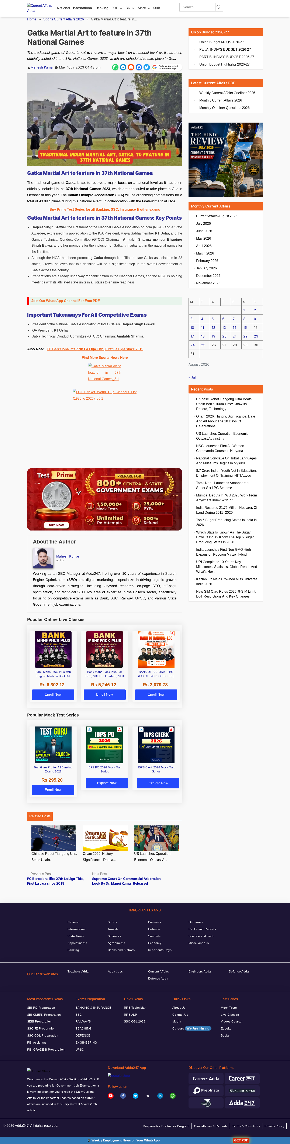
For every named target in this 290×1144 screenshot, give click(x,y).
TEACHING (84, 1028)
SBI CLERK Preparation (44, 1014)
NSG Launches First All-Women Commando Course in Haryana (220, 448)
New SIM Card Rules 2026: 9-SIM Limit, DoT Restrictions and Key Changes (226, 594)
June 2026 (204, 231)
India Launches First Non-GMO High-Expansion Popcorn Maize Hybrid (224, 552)
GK (127, 8)
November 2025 (208, 283)
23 (256, 336)
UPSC (80, 1049)
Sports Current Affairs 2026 (63, 19)
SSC (79, 1014)
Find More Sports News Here (105, 357)
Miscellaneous (199, 943)
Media (176, 1021)
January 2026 (206, 268)
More (142, 8)
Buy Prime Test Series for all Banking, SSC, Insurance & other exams (104, 209)
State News (76, 936)
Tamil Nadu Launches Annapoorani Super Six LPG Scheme (222, 485)
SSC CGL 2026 (134, 1021)
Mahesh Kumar (42, 67)
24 (192, 345)
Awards (113, 929)
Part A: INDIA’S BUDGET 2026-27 (225, 49)
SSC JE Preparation (41, 1028)
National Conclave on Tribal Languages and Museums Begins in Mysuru (226, 460)
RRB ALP (130, 1014)
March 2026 (205, 253)
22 (245, 336)
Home (31, 19)
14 (234, 327)
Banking (102, 8)
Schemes (114, 936)
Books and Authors (121, 950)
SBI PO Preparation (41, 1007)
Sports (112, 922)
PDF (114, 8)
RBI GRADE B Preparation (46, 1049)
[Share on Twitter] (147, 67)
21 (234, 336)
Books (225, 1035)
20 (224, 336)
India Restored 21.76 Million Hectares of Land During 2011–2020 (226, 510)
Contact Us (180, 1014)
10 (192, 327)
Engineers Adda (200, 971)
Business (154, 922)
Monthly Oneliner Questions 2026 (224, 108)
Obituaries (196, 922)
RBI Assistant (36, 1042)
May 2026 (203, 238)
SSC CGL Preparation (42, 1035)
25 (203, 345)
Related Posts (40, 816)
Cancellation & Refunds (210, 1126)
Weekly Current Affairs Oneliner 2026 (227, 93)
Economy (154, 943)
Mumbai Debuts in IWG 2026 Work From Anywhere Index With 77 (226, 497)
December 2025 (208, 275)
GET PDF (241, 1140)
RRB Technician (135, 1007)
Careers (191, 1028)
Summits (154, 936)
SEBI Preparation (39, 1021)
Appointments (77, 943)
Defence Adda (158, 978)
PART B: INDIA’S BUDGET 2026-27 (226, 57)
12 (213, 327)
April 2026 (204, 246)
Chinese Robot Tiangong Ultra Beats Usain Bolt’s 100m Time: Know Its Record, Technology (224, 404)
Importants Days (160, 950)
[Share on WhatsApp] (115, 67)
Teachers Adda (78, 971)
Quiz (156, 8)
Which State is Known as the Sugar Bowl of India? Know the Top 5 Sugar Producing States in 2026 (225, 537)
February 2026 (207, 261)
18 (203, 336)
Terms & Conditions (246, 1126)
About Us (178, 1007)
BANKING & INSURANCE (93, 1007)
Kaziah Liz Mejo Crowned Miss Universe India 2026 (226, 581)
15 (245, 327)
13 (224, 327)
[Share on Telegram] (123, 67)
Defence (154, 929)
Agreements (116, 943)
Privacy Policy (274, 1126)
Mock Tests (229, 1007)
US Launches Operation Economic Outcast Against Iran (222, 436)
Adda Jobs (115, 971)
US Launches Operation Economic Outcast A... (152, 857)
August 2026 (216, 216)
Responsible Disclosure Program (166, 1126)
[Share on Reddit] (131, 67)
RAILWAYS (83, 1021)
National (63, 8)
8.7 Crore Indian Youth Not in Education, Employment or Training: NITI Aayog (226, 473)
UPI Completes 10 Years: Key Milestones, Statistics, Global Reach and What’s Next (226, 566)
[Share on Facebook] (139, 67)
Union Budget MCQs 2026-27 (221, 42)
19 (213, 336)
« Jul (192, 377)
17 (192, 336)
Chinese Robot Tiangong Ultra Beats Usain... (54, 857)
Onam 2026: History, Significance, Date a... (99, 857)
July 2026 (203, 223)
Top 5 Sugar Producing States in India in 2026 (226, 522)
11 (202, 327)
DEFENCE (83, 1035)
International (83, 8)
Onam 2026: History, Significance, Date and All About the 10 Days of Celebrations (225, 421)
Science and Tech (201, 936)
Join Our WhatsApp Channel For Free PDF (65, 301)
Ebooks (226, 1028)
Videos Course (231, 1021)
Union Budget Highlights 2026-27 (224, 64)
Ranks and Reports (202, 929)
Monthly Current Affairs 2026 (220, 100)
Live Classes (230, 1014)
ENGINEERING (86, 1042)
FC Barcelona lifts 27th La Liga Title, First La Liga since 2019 (95, 349)
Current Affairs (158, 971)
